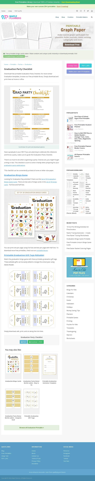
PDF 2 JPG (85, 65)
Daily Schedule (88, 201)
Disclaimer (35, 463)
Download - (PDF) (36, 342)
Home (3, 11)
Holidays (70, 307)
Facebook (66, 456)
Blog (57, 17)
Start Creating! (62, 6)
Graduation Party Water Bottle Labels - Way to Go (31, 383)
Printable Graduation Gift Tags (31, 417)
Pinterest (66, 451)
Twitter (65, 458)
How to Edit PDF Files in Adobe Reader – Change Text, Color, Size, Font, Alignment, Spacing (83, 137)
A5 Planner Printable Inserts (82, 155)
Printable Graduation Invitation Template (49, 382)
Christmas (70, 297)
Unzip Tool (72, 65)
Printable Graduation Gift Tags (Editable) (24, 255)
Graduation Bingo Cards (13, 381)
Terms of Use (36, 458)
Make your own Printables (79, 71)
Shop (63, 17)
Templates (81, 121)
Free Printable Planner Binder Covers (82, 147)
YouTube (66, 461)
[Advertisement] (79, 92)
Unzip (10, 11)
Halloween (70, 304)
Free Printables (6, 453)
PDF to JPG (18, 11)
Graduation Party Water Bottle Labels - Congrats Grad (13, 418)
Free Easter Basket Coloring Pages (79, 248)
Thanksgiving (71, 331)
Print (24, 342)
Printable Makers (82, 17)
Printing (69, 321)
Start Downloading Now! (71, 2)
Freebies (70, 17)
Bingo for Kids (72, 290)
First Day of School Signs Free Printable (81, 117)
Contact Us (35, 456)
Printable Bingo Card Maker (14, 56)
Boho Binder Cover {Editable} (88, 211)
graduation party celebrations (14, 165)
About (33, 453)
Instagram (66, 453)
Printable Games (72, 318)
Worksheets (71, 338)
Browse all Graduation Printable (31, 428)
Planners (80, 129)
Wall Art (69, 335)
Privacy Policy (36, 461)
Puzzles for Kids (72, 324)
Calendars (81, 159)
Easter (69, 300)
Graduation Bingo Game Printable (78, 239)
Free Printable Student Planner (82, 126)
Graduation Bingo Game (16, 175)
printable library (42, 250)
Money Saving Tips (73, 311)
